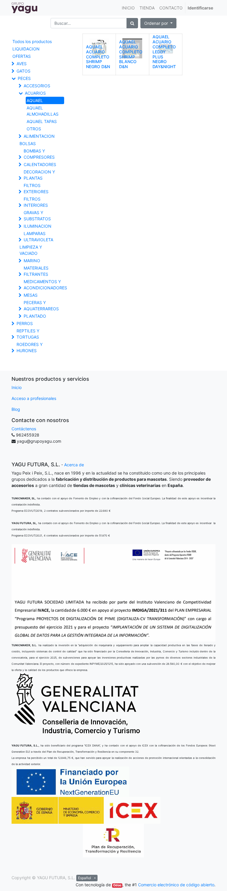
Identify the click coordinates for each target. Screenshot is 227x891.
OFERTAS (21, 56)
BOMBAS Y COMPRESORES (39, 154)
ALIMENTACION (39, 136)
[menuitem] (128, 7)
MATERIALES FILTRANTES (36, 271)
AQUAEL (35, 100)
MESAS (31, 295)
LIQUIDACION (26, 48)
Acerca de (74, 464)
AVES (22, 63)
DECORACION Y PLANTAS (39, 175)
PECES (24, 78)
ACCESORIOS (37, 85)
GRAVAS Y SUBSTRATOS (37, 215)
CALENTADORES (40, 164)
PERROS (25, 323)
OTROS (34, 128)
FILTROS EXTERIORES (36, 188)
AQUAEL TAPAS (42, 121)
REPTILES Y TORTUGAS (28, 333)
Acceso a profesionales (34, 398)
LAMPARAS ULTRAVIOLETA (38, 236)
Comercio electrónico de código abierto (176, 884)
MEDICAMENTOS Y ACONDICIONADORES (45, 284)
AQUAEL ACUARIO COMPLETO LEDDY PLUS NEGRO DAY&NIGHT (164, 51)
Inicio (17, 387)
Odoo (117, 885)
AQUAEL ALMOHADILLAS (43, 110)
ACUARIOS (35, 93)
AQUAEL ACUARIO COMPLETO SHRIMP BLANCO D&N (130, 54)
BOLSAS (28, 143)
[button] (158, 23)
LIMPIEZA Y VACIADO (31, 250)
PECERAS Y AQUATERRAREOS (41, 305)
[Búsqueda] (132, 23)
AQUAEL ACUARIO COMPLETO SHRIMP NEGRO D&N (98, 56)
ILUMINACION (37, 226)
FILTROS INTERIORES (36, 202)
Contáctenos (24, 428)
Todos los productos (32, 41)
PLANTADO (35, 316)
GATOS (23, 70)
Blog (16, 409)
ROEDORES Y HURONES (30, 347)
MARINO (32, 260)
